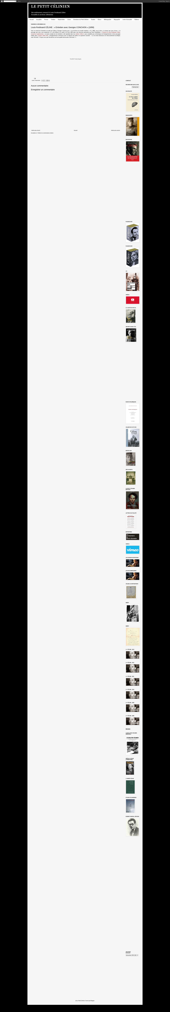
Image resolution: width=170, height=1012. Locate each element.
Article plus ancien (115, 130)
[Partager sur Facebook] (47, 80)
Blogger (92, 1000)
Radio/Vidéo (61, 19)
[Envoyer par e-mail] (42, 80)
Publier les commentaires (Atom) (45, 133)
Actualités (39, 19)
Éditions (136, 19)
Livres (69, 19)
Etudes (93, 19)
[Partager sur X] (45, 80)
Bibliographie (107, 19)
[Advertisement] (133, 50)
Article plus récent (35, 130)
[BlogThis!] (44, 80)
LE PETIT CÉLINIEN (50, 7)
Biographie (117, 19)
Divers (99, 19)
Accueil (32, 19)
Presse (46, 19)
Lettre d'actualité (127, 19)
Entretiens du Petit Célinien (81, 19)
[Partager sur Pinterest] (49, 80)
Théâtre (53, 19)
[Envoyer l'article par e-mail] (35, 78)
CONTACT (128, 80)
